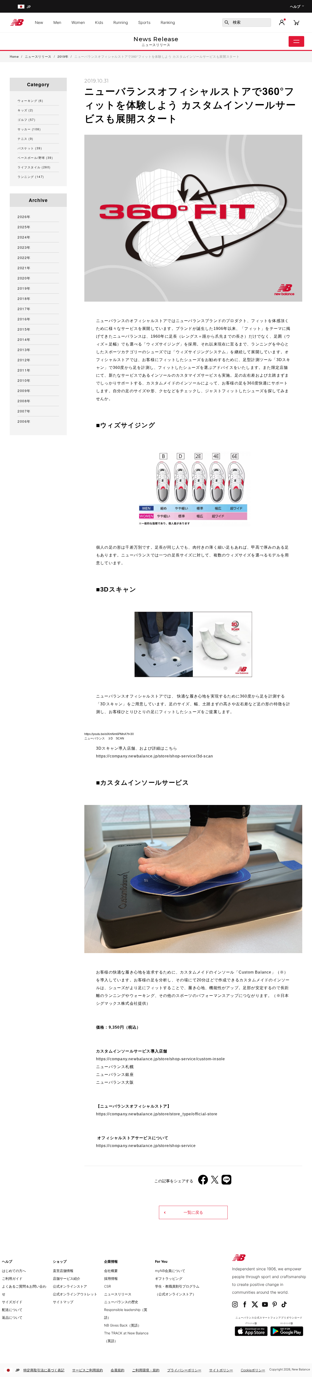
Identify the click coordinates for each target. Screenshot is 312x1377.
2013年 (24, 349)
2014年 (24, 339)
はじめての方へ (14, 1271)
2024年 (24, 237)
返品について (12, 1317)
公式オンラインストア (70, 1286)
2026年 (24, 216)
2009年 (24, 390)
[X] (215, 1181)
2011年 (24, 370)
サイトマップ (63, 1302)
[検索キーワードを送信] (227, 22)
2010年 (24, 380)
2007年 (24, 411)
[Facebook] (203, 1181)
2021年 (24, 267)
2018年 (24, 298)
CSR (107, 1286)
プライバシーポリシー (184, 1370)
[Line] (226, 1181)
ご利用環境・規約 (145, 1370)
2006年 (24, 421)
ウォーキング (30, 100)
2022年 (24, 257)
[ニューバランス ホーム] (19, 22)
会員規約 (117, 1370)
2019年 (24, 288)
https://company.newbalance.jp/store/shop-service (146, 1146)
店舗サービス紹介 (66, 1278)
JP (17, 1370)
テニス (25, 138)
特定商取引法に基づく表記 (43, 1370)
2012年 (24, 359)
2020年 (24, 278)
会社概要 (111, 1271)
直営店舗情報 (63, 1271)
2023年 (24, 247)
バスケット (30, 148)
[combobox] (246, 22)
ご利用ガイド (12, 1278)
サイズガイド (12, 1302)
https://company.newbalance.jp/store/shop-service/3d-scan (154, 756)
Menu (296, 41)
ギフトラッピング (168, 1278)
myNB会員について (170, 1271)
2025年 (24, 226)
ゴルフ (26, 119)
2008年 (24, 400)
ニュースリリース (117, 1294)
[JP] (21, 6)
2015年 (24, 329)
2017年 (24, 308)
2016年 (24, 318)
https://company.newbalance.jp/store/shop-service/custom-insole (160, 1059)
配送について (12, 1310)
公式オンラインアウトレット (75, 1294)
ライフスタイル (34, 167)
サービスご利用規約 (87, 1370)
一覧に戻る (193, 1212)
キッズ (25, 110)
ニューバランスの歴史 (121, 1302)
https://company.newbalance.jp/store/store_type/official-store (156, 1114)
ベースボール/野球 (35, 157)
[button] (282, 22)
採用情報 (111, 1278)
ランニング (31, 176)
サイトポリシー (221, 1370)
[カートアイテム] (296, 22)
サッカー (29, 129)
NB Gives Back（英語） (122, 1325)
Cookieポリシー (253, 1370)
